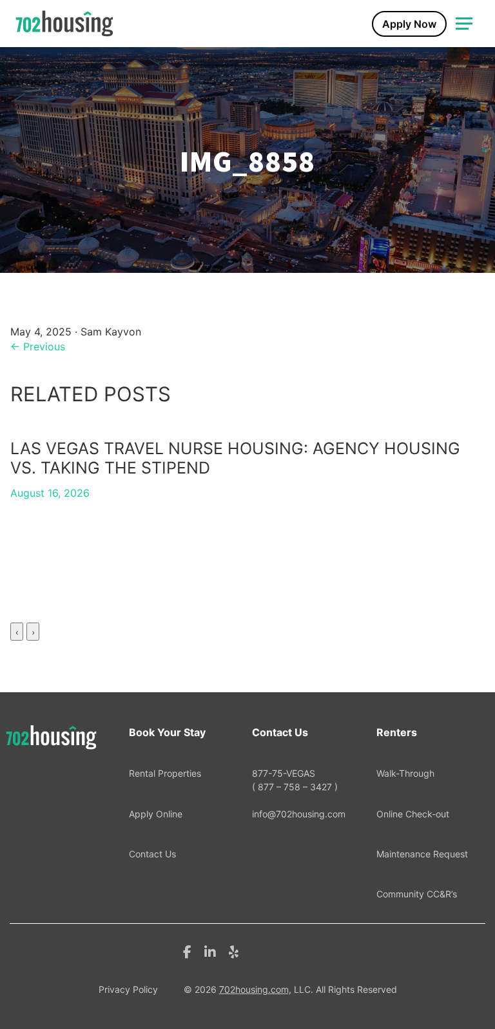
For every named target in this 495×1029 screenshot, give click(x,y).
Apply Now (409, 23)
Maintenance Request (422, 853)
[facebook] (187, 950)
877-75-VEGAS (295, 780)
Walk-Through (405, 773)
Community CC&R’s (416, 893)
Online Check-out (412, 813)
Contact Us (152, 853)
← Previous (37, 346)
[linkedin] (210, 950)
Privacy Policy (128, 989)
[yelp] (233, 950)
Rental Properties (165, 773)
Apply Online (155, 813)
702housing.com (254, 989)
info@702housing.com (298, 813)
